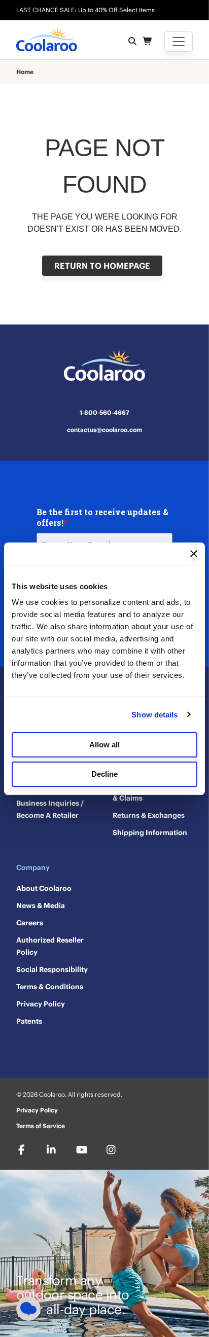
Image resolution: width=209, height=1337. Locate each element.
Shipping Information (150, 832)
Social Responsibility (52, 969)
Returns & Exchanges (149, 815)
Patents (29, 1021)
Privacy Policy (40, 1003)
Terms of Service (40, 1126)
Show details (154, 714)
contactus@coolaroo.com (104, 430)
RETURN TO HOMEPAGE (102, 266)
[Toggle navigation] (178, 41)
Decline (104, 774)
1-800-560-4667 (104, 413)
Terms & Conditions (49, 986)
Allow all (104, 744)
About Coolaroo (44, 888)
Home (24, 72)
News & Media (40, 905)
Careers (29, 922)
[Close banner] (193, 553)
